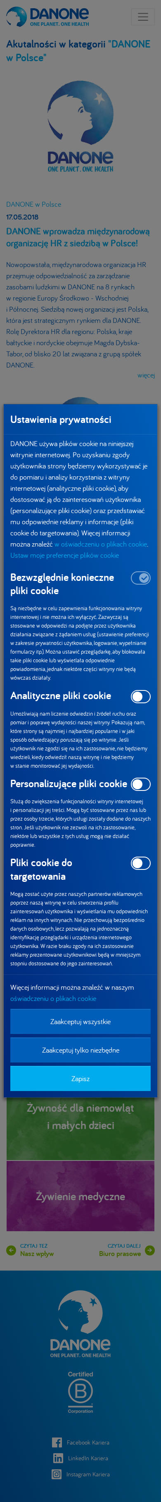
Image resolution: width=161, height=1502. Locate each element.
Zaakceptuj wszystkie (80, 1021)
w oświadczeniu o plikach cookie (100, 544)
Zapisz (80, 1078)
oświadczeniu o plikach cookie (53, 998)
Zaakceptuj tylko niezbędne (80, 1050)
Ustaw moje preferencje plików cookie (64, 555)
